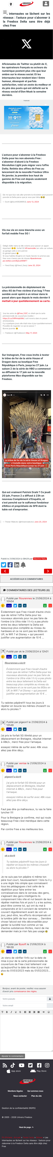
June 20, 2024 (34, 265)
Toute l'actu (28, 1137)
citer (9, 606)
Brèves (39, 1137)
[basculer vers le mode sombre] (10, 4)
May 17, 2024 (31, 333)
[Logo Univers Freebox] (26, 3)
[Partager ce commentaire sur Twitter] (15, 605)
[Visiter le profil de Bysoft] (2, 945)
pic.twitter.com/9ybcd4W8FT (15, 261)
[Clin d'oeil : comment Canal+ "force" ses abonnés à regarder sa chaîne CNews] (5, 571)
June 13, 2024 (33, 202)
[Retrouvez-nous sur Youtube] (22, 1065)
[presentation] (2, 1012)
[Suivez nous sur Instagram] (47, 1065)
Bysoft (23, 944)
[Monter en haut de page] (24, 605)
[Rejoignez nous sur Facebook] (39, 1065)
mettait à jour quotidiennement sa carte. (26, 301)
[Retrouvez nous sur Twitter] (30, 1065)
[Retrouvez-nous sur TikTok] (13, 1065)
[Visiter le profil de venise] (2, 764)
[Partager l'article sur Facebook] (11, 566)
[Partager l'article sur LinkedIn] (17, 566)
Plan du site (36, 1096)
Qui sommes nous (35, 1091)
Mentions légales (15, 1091)
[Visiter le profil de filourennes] (2, 599)
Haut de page (25, 1127)
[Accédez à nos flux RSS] (5, 1065)
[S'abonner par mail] (23, 566)
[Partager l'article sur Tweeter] (4, 566)
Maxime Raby (40, 559)
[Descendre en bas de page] (20, 605)
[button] (2, 1012)
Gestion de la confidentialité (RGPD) (19, 1108)
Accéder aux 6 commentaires (26, 579)
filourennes (26, 598)
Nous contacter (20, 1096)
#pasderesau (35, 258)
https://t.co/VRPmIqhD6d (13, 318)
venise (23, 763)
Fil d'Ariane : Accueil (11, 1137)
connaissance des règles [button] (25, 991)
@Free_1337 (22, 313)
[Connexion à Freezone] (46, 3)
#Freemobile (30, 248)
